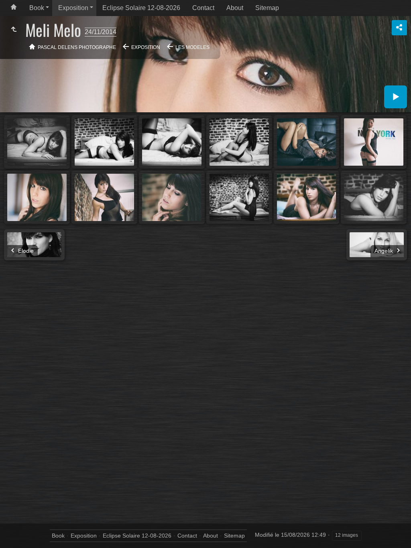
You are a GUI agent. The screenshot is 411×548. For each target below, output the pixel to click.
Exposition (73, 7)
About (234, 7)
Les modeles (192, 47)
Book (36, 7)
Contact (203, 7)
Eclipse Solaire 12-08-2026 (141, 7)
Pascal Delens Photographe (77, 47)
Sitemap (267, 7)
